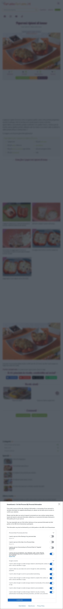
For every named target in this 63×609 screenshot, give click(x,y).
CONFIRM (20, 600)
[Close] (59, 504)
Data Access (31, 606)
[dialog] (31, 555)
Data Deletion (22, 606)
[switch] (52, 536)
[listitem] (31, 533)
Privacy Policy (40, 606)
